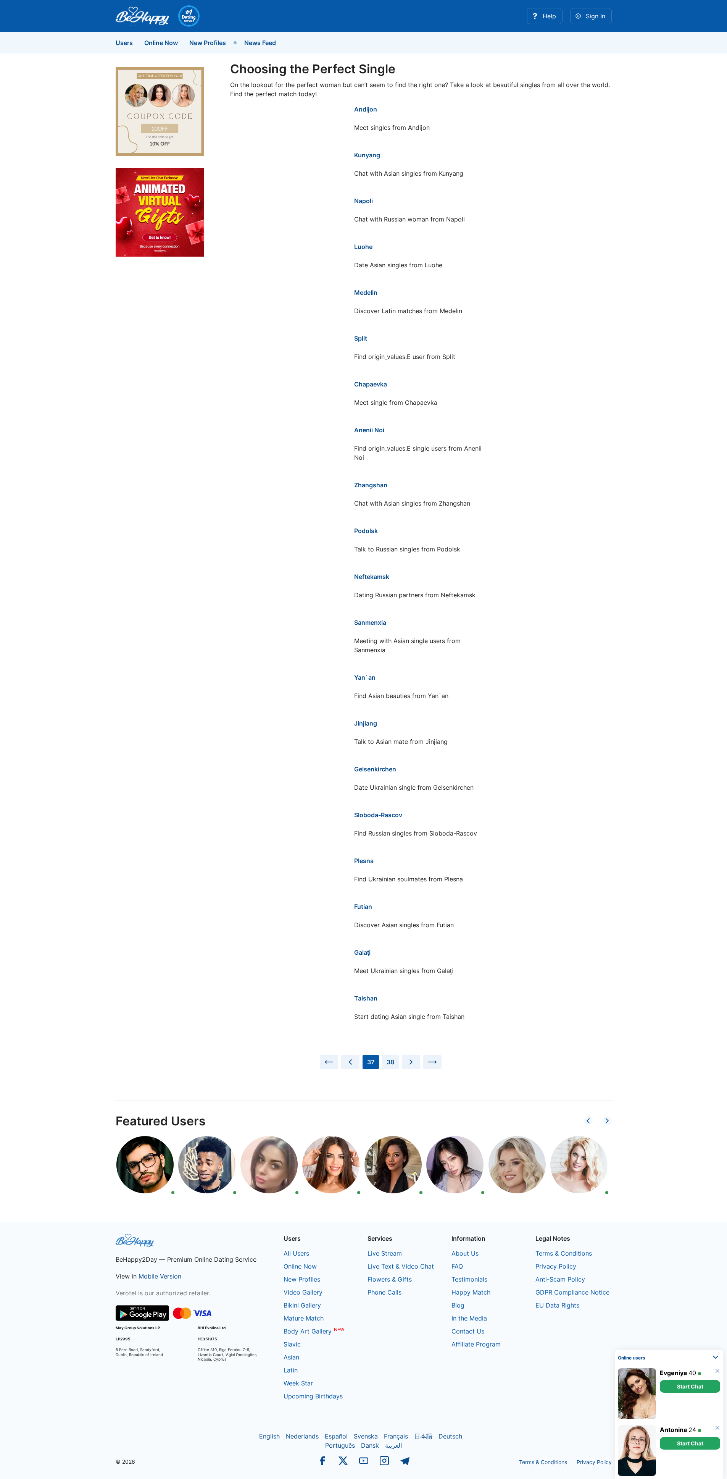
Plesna (364, 861)
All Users (296, 1253)
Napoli (363, 201)
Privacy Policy (555, 1266)
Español (336, 1436)
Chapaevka (370, 384)
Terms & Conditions (563, 1253)
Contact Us (467, 1331)
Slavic (292, 1344)
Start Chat (690, 1386)
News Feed (260, 43)
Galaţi (362, 952)
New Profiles (207, 43)
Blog (457, 1305)
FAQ (457, 1266)
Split (360, 338)
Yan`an (365, 677)
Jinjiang (365, 723)
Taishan (365, 998)
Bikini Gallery (302, 1305)
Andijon (365, 109)
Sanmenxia (370, 622)
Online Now (161, 43)
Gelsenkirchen (375, 769)
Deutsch (450, 1436)
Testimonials (469, 1279)
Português (340, 1445)
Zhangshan (370, 485)
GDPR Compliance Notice (572, 1292)
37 (370, 1062)
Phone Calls (384, 1292)
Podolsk (366, 531)
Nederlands (302, 1436)
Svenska (366, 1436)
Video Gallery (303, 1292)
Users (124, 43)
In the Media (469, 1318)
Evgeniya (673, 1373)
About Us (465, 1253)
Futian (363, 906)
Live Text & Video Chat (401, 1266)
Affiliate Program (476, 1344)
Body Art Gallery (308, 1331)
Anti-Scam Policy (560, 1279)
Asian (291, 1357)
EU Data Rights (557, 1305)
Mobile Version (160, 1276)
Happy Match (470, 1292)
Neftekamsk (371, 576)
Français (396, 1436)
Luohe (363, 247)
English (269, 1436)
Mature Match (304, 1318)
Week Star (298, 1383)
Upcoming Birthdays (313, 1396)
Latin (291, 1370)
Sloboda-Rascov (378, 815)
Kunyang (367, 155)
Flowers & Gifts (390, 1279)
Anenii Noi (369, 430)
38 (390, 1062)
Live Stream (385, 1253)
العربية (393, 1445)
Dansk (370, 1445)
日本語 (423, 1436)
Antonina (673, 1430)
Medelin (365, 292)
